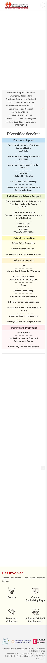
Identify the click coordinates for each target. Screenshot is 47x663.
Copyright (11, 656)
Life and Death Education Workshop (23, 271)
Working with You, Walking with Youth (23, 254)
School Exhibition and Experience (23, 302)
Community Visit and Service (23, 296)
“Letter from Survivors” (24, 276)
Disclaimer (26, 656)
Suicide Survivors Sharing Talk (23, 279)
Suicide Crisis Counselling (23, 243)
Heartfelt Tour (21, 290)
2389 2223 (23, 167)
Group (31, 290)
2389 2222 (23, 159)
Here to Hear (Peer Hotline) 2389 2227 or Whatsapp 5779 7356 (21, 121)
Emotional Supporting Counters (23, 316)
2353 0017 (23, 151)
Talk (23, 265)
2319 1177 (23, 206)
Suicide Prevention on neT (23, 248)
